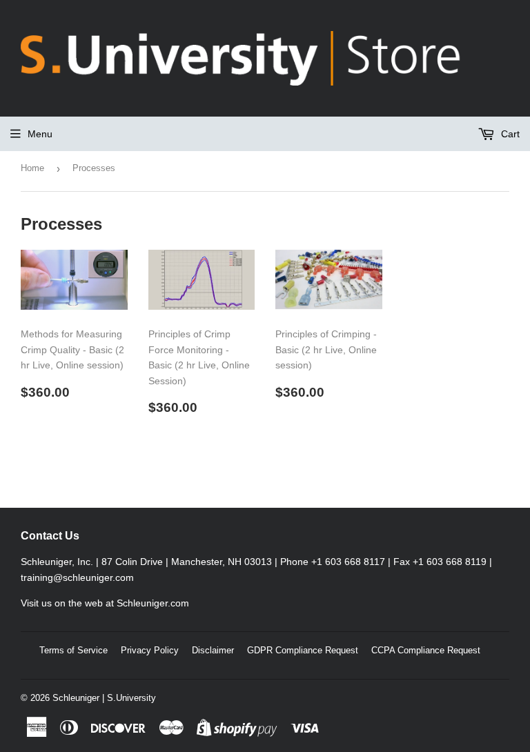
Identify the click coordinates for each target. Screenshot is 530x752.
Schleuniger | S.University (104, 698)
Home (32, 168)
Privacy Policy (150, 650)
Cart (509, 133)
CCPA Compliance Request (425, 650)
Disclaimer (213, 650)
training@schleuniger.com (77, 577)
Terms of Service (73, 650)
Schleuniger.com (153, 602)
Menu (40, 133)
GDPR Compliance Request (302, 650)
